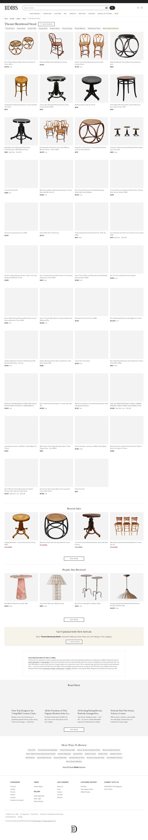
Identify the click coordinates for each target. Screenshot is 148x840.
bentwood (35, 662)
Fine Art (12, 792)
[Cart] (142, 8)
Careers (59, 792)
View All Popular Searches (74, 767)
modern (68, 668)
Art (65, 14)
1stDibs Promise (85, 792)
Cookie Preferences (10, 817)
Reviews (59, 797)
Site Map (20, 817)
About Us (60, 786)
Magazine (113, 786)
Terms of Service (48, 821)
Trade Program (38, 786)
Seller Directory (38, 801)
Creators (12, 797)
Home (6, 18)
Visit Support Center (87, 789)
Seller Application (39, 796)
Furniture (47, 14)
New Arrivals (35, 14)
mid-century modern (49, 668)
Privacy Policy (34, 814)
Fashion (91, 14)
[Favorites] (138, 8)
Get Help (83, 786)
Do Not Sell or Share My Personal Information (51, 814)
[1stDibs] (11, 8)
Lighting (57, 14)
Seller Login (37, 799)
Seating (18, 18)
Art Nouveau (60, 668)
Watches (82, 14)
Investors (60, 795)
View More (74, 559)
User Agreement (24, 814)
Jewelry (72, 14)
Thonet (71, 670)
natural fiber (45, 662)
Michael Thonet (78, 670)
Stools (24, 18)
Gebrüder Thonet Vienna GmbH (96, 670)
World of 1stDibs (105, 14)
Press (59, 789)
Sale (116, 14)
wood (30, 662)
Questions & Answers (16, 800)
